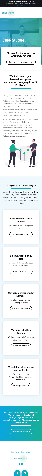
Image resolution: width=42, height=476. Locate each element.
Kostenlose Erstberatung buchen (21, 62)
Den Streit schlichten (20, 308)
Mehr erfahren (21, 5)
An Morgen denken (20, 385)
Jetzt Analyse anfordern (21, 431)
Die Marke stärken (20, 346)
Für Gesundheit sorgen (20, 234)
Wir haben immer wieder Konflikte (21, 294)
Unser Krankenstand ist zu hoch (21, 220)
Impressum (15, 452)
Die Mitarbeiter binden (20, 271)
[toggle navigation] (37, 12)
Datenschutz (26, 452)
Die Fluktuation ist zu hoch (21, 257)
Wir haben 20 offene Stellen (21, 331)
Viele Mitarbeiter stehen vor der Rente (21, 369)
